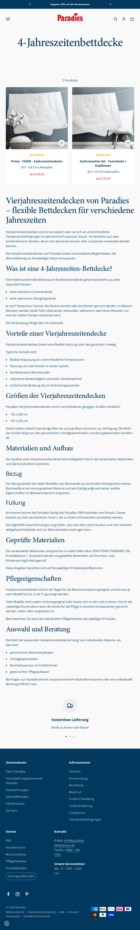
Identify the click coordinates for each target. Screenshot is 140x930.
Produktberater (16, 868)
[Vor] (110, 4)
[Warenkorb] (61, 143)
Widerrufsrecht (15, 912)
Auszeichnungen (17, 790)
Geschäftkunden (17, 797)
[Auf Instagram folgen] (17, 894)
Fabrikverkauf (15, 804)
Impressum (13, 916)
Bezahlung (76, 785)
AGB (61, 912)
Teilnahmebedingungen (85, 819)
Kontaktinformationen (37, 916)
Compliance (77, 813)
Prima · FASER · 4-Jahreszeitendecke (37, 161)
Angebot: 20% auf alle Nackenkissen (70, 4)
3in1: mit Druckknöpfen (37, 167)
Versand (74, 771)
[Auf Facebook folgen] (8, 894)
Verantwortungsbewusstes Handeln (24, 780)
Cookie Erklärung (80, 806)
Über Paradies (16, 771)
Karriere (11, 811)
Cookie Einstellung (81, 799)
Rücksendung (78, 778)
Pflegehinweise (16, 861)
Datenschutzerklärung (41, 912)
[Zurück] (29, 4)
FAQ (8, 840)
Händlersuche (15, 847)
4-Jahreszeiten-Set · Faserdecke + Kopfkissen (103, 163)
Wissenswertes (16, 854)
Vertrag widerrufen (21, 876)
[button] (37, 155)
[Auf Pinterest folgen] (26, 894)
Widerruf (75, 792)
